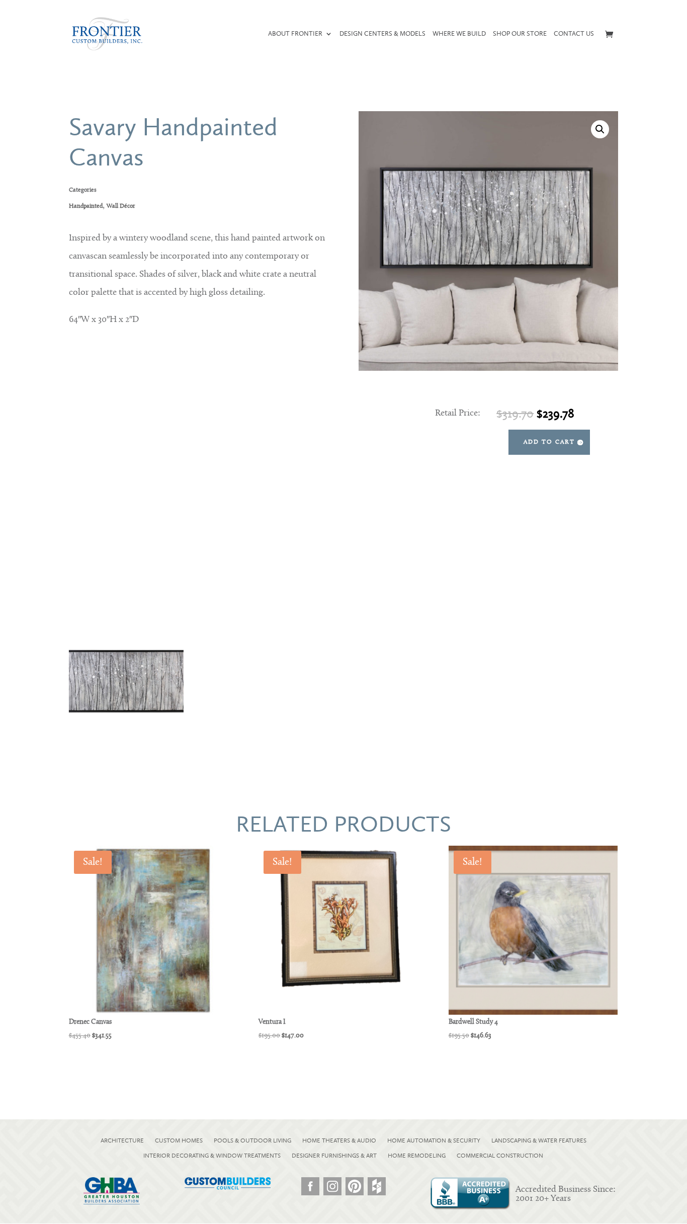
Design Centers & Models (382, 33)
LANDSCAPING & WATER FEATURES (538, 1140)
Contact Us (574, 33)
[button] (600, 129)
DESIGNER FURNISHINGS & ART (334, 1155)
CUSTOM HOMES (179, 1140)
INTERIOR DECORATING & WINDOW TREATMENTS (212, 1155)
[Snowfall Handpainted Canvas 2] (126, 753)
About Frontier (295, 33)
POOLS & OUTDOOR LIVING (252, 1140)
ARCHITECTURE (122, 1140)
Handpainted (86, 206)
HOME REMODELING (417, 1155)
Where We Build (459, 33)
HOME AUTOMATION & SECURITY (433, 1140)
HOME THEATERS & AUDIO (339, 1140)
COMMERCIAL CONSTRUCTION (500, 1155)
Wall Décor (121, 206)
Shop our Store (520, 33)
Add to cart (549, 442)
